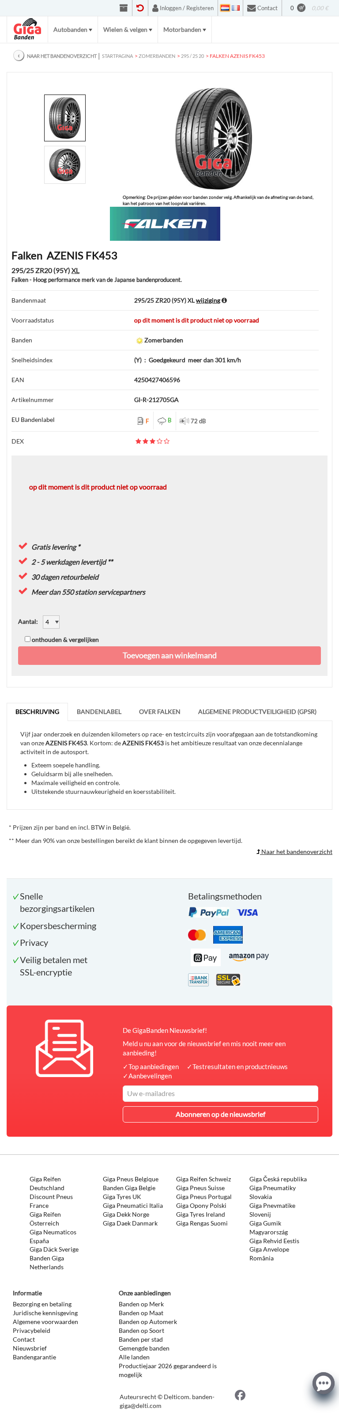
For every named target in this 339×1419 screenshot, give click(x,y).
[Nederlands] (225, 8)
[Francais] (236, 8)
